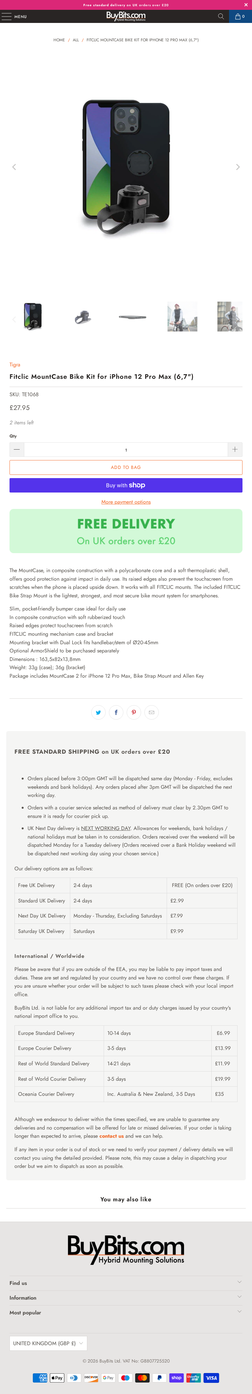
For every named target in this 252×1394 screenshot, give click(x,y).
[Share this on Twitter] (98, 712)
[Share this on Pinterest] (134, 712)
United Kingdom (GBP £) (44, 1343)
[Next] (237, 167)
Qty (13, 436)
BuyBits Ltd (109, 1361)
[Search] (221, 16)
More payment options (126, 502)
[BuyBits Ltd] (126, 16)
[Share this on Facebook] (116, 712)
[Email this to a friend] (151, 712)
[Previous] (14, 167)
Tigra (15, 364)
